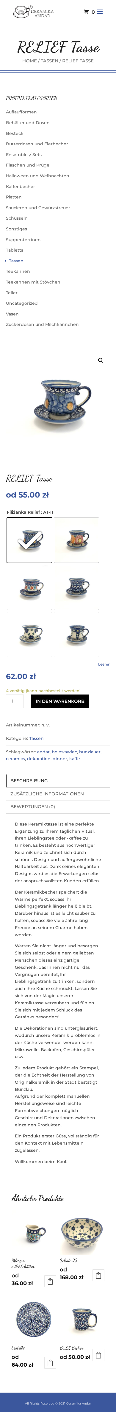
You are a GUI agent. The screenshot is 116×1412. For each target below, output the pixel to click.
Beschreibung (29, 780)
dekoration (39, 758)
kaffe (74, 758)
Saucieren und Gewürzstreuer (38, 207)
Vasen (12, 314)
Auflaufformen (21, 112)
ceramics (15, 758)
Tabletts (14, 250)
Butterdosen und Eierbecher (37, 144)
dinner (60, 758)
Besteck (14, 133)
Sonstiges (16, 229)
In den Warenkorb (60, 701)
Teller (12, 292)
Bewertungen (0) (32, 806)
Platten (14, 197)
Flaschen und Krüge (27, 165)
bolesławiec (64, 751)
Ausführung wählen (50, 1281)
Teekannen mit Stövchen (33, 282)
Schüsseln (17, 218)
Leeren (104, 664)
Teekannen (18, 271)
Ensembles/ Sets (24, 154)
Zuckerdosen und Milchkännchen (42, 324)
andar (43, 751)
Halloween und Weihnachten (37, 175)
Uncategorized (22, 303)
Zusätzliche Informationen (47, 794)
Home (29, 61)
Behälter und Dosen (28, 122)
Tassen (49, 61)
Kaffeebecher (20, 186)
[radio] (29, 540)
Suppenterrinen (23, 239)
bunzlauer (90, 751)
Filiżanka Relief (23, 512)
